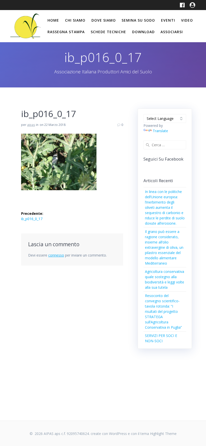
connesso (56, 255)
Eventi (168, 20)
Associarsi (172, 31)
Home (53, 20)
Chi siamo (75, 20)
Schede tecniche (108, 31)
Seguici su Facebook (163, 159)
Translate (160, 130)
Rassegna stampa (66, 31)
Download (143, 31)
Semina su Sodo (138, 20)
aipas (31, 125)
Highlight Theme (163, 433)
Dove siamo (103, 20)
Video (187, 20)
